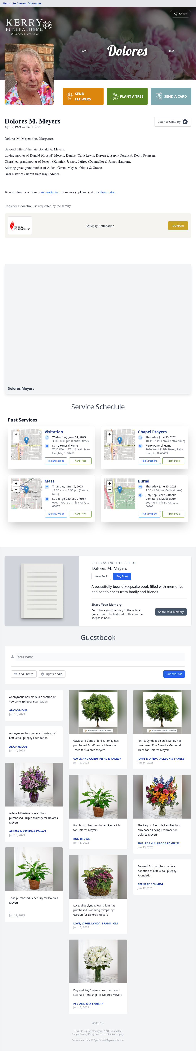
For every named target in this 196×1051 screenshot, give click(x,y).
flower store (108, 192)
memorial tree (50, 192)
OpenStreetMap (102, 1040)
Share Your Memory (171, 612)
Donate (178, 225)
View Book (101, 576)
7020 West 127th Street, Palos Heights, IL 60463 (71, 451)
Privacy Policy (87, 1034)
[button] (26, 440)
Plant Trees (80, 460)
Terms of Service (108, 1034)
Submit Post (174, 674)
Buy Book (122, 576)
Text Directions (56, 460)
